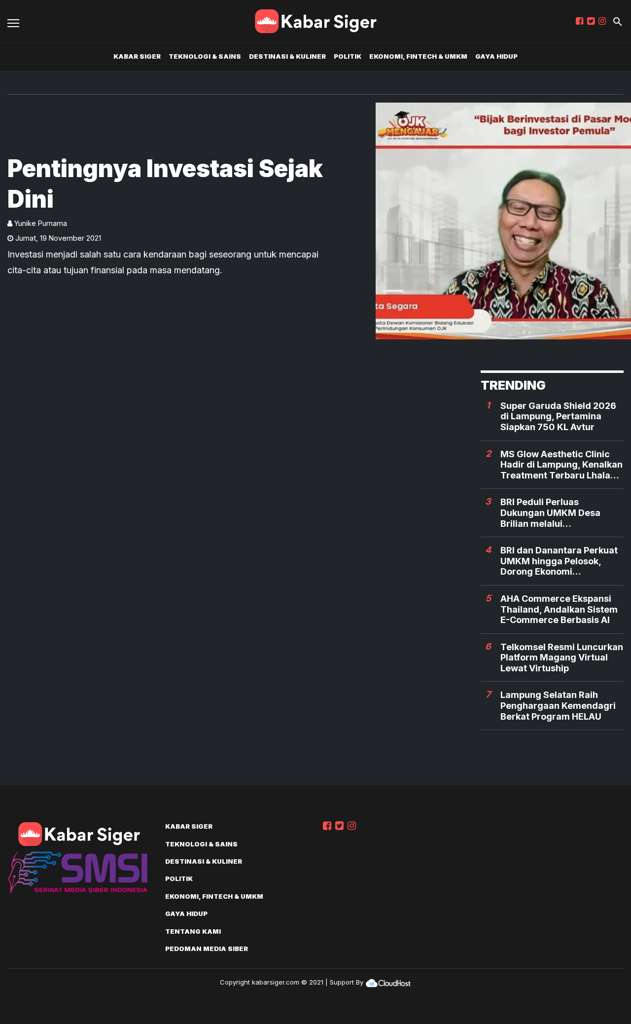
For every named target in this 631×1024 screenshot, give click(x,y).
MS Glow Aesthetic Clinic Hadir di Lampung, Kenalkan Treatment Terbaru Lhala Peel (561, 465)
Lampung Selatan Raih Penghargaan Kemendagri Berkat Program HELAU (558, 705)
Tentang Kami (193, 931)
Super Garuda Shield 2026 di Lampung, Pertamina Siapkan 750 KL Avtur (558, 416)
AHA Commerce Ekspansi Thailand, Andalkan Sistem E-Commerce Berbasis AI (559, 609)
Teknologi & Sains (205, 56)
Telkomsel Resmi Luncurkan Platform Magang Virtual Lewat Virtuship (561, 657)
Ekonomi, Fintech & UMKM (418, 56)
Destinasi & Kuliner (287, 56)
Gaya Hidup (496, 56)
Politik (347, 56)
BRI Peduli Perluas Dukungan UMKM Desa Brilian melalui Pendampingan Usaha (550, 513)
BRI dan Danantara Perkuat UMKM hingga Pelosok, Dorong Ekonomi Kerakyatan (559, 561)
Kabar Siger (137, 56)
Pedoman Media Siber (206, 948)
